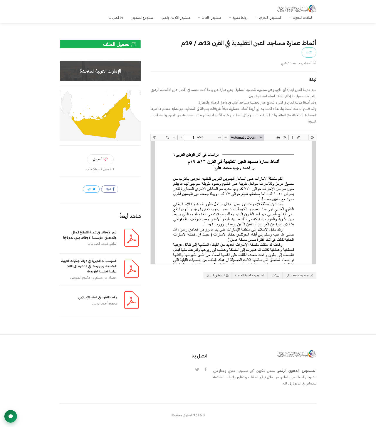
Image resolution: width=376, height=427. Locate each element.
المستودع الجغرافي (270, 17)
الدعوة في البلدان (215, 275)
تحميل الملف (117, 44)
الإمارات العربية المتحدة (248, 275)
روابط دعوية (240, 17)
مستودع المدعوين (142, 17)
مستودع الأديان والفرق (175, 17)
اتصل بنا (114, 17)
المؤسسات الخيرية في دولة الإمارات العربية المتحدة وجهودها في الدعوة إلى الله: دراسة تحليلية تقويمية (88, 266)
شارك (109, 189)
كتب (309, 52)
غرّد (89, 189)
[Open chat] (10, 416)
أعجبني (97, 159)
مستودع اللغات (211, 17)
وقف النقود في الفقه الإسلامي (97, 297)
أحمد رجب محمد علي (296, 63)
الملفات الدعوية (302, 17)
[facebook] (205, 370)
